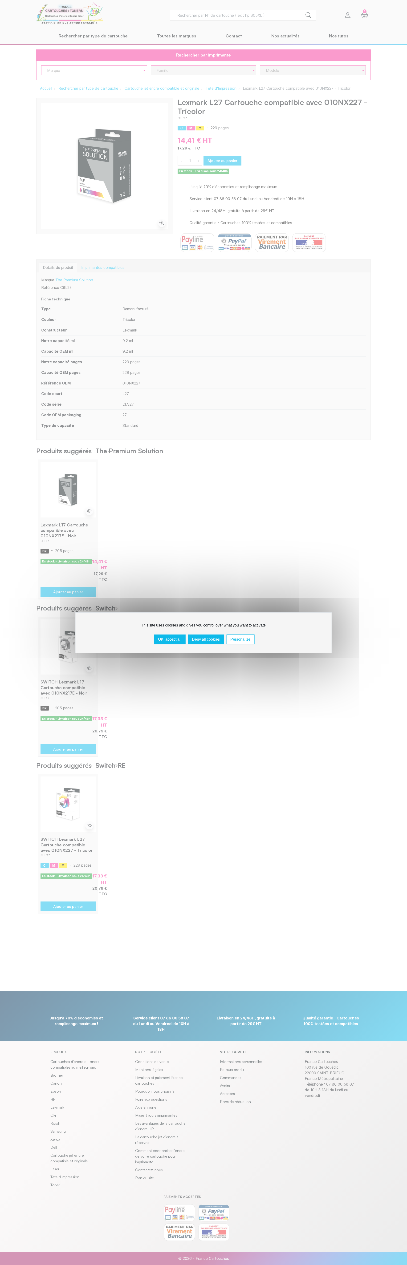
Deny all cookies (206, 639)
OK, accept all (169, 639)
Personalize (240, 639)
